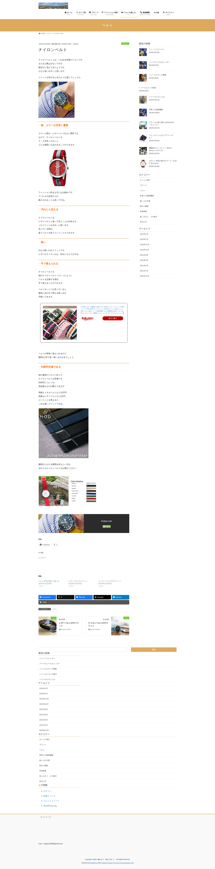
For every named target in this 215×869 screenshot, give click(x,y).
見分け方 (143, 222)
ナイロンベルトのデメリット (109, 581)
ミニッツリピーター (157, 49)
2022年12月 (144, 245)
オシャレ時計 (145, 180)
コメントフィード (51, 801)
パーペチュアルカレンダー (159, 62)
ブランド (143, 185)
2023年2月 (144, 234)
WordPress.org (50, 806)
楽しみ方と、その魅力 (148, 217)
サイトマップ (45, 817)
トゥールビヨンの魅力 (147, 88)
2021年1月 (144, 271)
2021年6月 (144, 255)
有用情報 (143, 211)
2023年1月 (144, 239)
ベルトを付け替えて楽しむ (48, 581)
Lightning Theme (106, 863)
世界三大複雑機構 (156, 110)
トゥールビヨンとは (157, 97)
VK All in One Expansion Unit (124, 863)
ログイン (47, 791)
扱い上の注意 (145, 201)
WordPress (93, 863)
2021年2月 (144, 266)
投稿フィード (49, 796)
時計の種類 (144, 206)
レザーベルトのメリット (78, 581)
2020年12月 (144, 276)
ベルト (125, 44)
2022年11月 (144, 250)
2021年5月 (144, 260)
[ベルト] (47, 626)
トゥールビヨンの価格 (157, 75)
